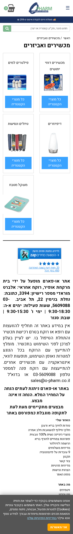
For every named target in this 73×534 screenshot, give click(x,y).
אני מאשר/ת (58, 527)
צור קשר (64, 461)
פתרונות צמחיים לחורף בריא (52, 439)
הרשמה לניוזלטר (59, 443)
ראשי (66, 38)
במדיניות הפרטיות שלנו (42, 518)
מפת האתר (63, 474)
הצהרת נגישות (61, 470)
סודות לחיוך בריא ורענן (55, 425)
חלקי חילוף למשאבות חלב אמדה (49, 430)
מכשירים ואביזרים (48, 38)
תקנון (66, 456)
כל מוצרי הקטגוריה (18, 102)
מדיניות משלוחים (59, 448)
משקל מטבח (18, 185)
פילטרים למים (18, 62)
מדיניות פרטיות (60, 465)
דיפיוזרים (55, 123)
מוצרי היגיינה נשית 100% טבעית (50, 434)
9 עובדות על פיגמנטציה (55, 452)
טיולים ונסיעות (18, 123)
